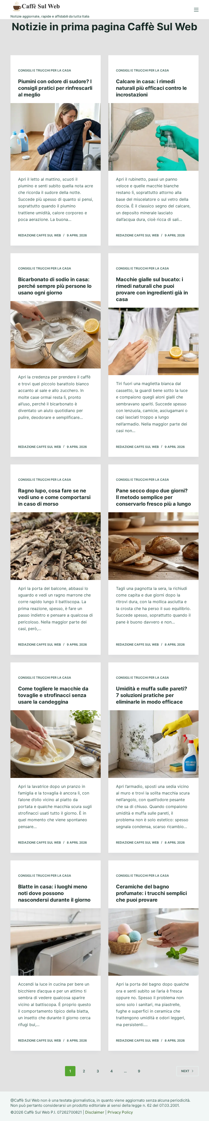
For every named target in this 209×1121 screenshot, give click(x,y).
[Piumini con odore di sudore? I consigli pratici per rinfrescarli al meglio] (55, 137)
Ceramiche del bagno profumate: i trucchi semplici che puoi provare (151, 893)
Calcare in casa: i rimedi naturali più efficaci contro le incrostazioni (151, 88)
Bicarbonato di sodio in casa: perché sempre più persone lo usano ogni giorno (55, 286)
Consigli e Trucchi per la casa (44, 70)
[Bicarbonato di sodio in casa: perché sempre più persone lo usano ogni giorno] (55, 335)
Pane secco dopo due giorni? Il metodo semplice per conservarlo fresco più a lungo (153, 497)
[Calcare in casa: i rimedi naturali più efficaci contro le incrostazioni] (153, 137)
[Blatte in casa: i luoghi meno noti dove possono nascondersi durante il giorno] (55, 942)
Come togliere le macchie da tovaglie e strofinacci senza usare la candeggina (53, 695)
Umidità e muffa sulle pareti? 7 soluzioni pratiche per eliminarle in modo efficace (151, 695)
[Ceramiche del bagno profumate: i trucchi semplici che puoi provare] (153, 942)
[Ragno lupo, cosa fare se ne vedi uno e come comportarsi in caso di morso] (55, 546)
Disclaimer (94, 1112)
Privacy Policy (120, 1112)
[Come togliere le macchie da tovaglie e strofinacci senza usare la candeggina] (55, 744)
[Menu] (196, 9)
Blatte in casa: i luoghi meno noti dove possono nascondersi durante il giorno (54, 893)
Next (185, 1071)
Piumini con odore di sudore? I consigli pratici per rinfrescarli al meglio (55, 88)
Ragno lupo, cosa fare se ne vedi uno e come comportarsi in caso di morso (54, 497)
